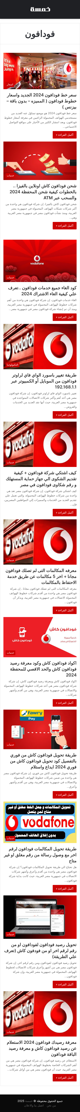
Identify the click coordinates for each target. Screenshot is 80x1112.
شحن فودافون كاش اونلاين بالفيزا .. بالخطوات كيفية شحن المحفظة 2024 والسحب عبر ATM (43, 191)
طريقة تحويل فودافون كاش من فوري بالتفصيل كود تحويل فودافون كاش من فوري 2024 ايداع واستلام (43, 760)
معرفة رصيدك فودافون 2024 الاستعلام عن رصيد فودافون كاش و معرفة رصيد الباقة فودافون (42, 1048)
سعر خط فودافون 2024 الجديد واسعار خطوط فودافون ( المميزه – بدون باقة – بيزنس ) (42, 100)
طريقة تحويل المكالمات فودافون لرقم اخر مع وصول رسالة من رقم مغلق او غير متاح (40, 854)
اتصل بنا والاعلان (34, 1105)
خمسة (29, 1101)
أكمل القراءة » (64, 134)
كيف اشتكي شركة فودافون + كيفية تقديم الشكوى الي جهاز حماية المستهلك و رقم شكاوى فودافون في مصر (41, 478)
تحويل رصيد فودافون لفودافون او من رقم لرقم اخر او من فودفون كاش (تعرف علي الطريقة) (40, 950)
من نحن (51, 1105)
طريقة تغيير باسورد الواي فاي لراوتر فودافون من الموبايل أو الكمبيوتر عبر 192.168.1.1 (44, 381)
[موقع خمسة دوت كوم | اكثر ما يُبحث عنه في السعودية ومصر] (40, 9)
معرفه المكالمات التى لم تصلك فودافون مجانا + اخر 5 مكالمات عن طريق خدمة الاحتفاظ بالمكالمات (41, 576)
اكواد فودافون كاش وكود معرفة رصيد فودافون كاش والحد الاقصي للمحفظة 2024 (43, 669)
